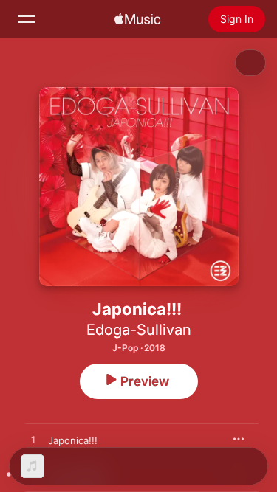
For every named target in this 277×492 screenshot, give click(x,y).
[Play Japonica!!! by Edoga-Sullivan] (33, 440)
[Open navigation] (26, 19)
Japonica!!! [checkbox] (73, 440)
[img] (137, 19)
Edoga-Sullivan (138, 330)
